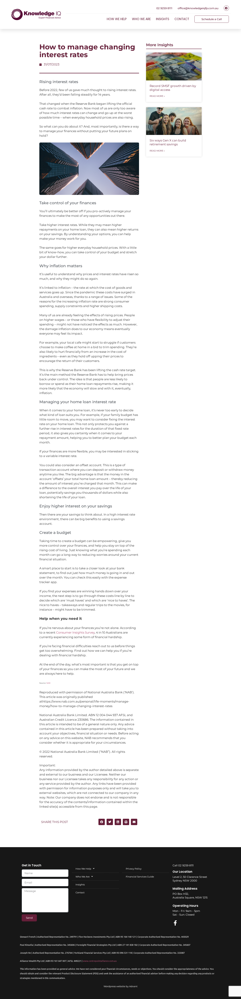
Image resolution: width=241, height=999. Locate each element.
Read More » (157, 96)
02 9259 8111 (164, 8)
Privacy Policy (133, 868)
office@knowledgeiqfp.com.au (198, 8)
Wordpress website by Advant (120, 986)
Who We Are (141, 19)
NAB (48, 683)
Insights (162, 19)
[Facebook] (226, 8)
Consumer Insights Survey (75, 632)
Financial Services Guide (140, 876)
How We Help (117, 19)
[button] (101, 822)
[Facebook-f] (175, 923)
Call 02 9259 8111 (183, 865)
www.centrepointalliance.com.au (100, 960)
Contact (181, 19)
